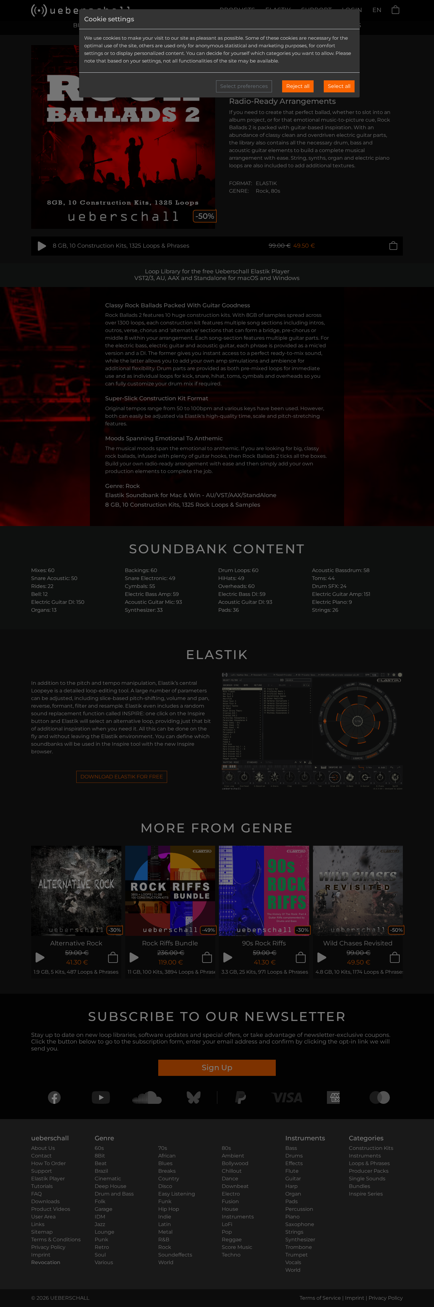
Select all (339, 86)
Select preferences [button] (244, 86)
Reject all (297, 86)
